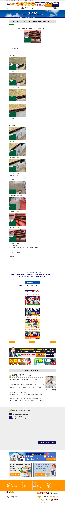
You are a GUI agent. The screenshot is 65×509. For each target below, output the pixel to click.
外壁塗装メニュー (23, 482)
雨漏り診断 (48, 482)
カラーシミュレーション (50, 484)
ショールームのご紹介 (56, 8)
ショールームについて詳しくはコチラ (47, 442)
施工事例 (48, 485)
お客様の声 (48, 486)
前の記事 (52, 341)
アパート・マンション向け (37, 487)
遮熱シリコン (23, 484)
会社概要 (9, 483)
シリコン (23, 483)
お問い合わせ (10, 488)
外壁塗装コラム (49, 487)
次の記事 (12, 341)
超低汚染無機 (23, 486)
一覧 (32, 341)
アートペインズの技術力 (23, 8)
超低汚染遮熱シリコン (25, 485)
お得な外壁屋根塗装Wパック (38, 486)
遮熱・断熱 (23, 487)
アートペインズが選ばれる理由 (12, 486)
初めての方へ (10, 485)
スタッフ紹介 (10, 487)
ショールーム (10, 484)
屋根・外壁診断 (49, 483)
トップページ (10, 482)
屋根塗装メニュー (36, 482)
